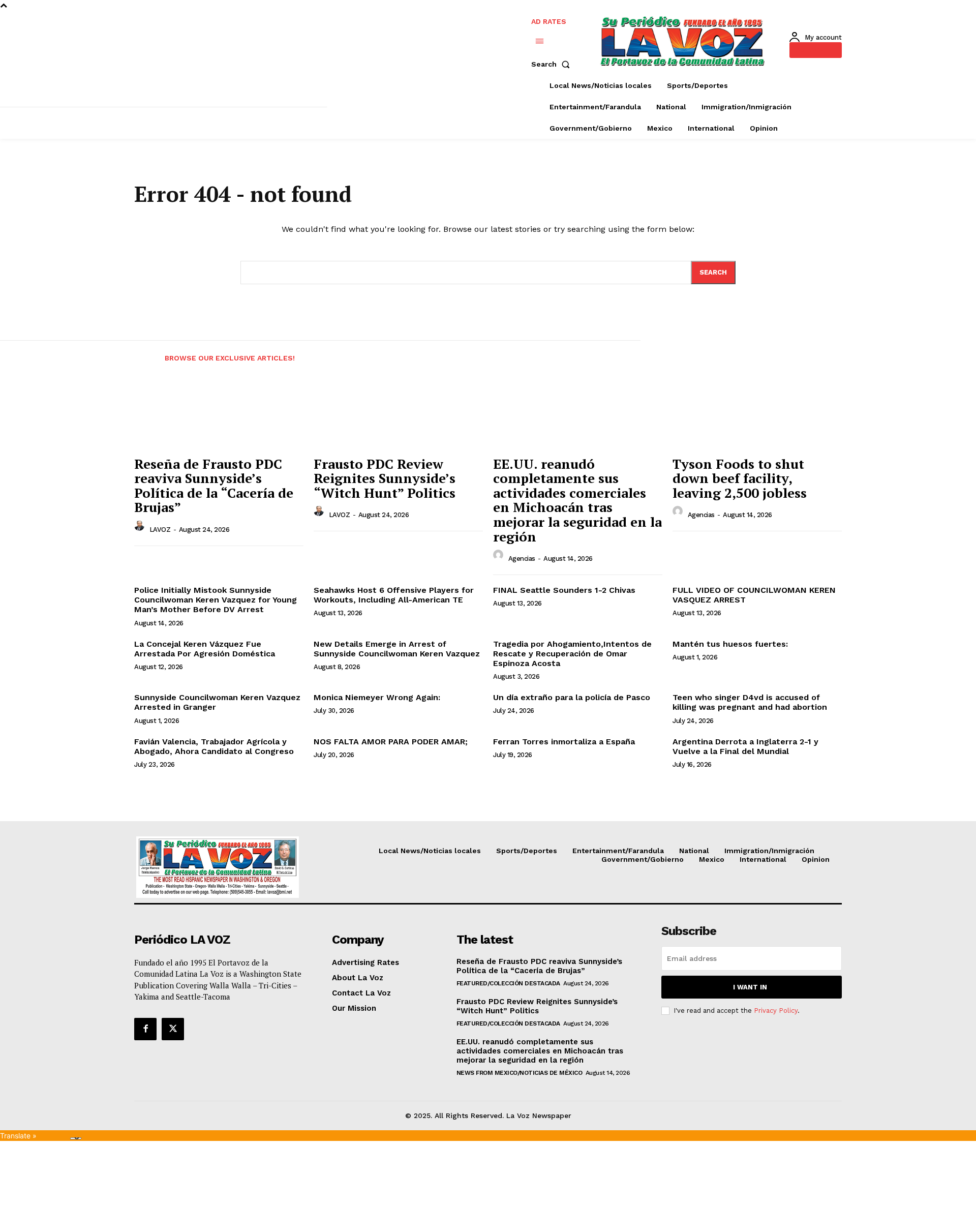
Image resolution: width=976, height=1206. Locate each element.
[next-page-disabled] (857, 352)
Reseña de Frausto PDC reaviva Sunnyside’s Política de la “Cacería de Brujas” (213, 485)
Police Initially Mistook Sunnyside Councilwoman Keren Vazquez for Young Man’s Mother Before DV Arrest (215, 599)
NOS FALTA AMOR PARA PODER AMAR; (391, 741)
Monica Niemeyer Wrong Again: (377, 697)
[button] (552, 64)
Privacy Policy (776, 1010)
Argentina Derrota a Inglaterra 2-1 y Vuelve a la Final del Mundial (745, 746)
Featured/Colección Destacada (508, 983)
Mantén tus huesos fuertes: (730, 644)
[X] (173, 1029)
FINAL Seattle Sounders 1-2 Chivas (564, 590)
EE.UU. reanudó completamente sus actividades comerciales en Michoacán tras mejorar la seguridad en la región (577, 500)
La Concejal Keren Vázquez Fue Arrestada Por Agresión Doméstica (204, 648)
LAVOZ (160, 529)
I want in (750, 987)
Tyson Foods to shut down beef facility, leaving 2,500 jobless (740, 478)
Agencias (521, 558)
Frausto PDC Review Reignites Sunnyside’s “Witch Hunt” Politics (384, 478)
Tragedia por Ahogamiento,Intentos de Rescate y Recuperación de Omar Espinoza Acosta (572, 653)
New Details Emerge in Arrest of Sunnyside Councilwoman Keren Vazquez (397, 648)
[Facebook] (145, 1029)
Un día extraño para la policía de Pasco (571, 697)
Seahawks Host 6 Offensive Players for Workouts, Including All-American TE (394, 595)
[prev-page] (143, 352)
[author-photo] (140, 528)
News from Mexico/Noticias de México (519, 1072)
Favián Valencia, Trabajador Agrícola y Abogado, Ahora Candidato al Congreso (214, 746)
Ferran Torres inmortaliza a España (564, 741)
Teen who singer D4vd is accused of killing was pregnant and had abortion (750, 702)
